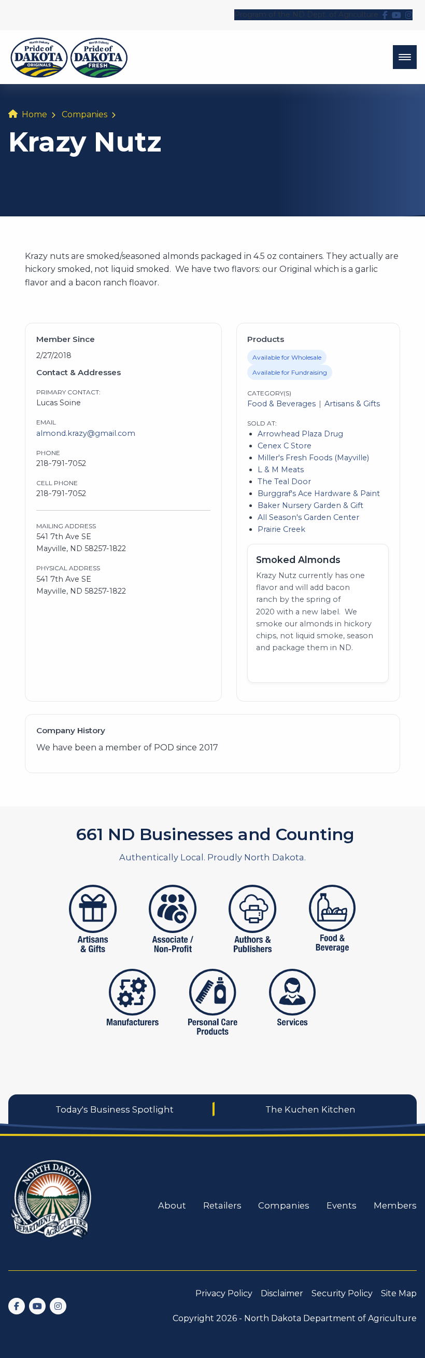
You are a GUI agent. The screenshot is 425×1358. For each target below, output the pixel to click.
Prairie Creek (281, 529)
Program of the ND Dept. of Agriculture (306, 14)
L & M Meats (281, 469)
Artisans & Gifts (351, 403)
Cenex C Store (284, 445)
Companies (84, 114)
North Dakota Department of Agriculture (330, 1318)
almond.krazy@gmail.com (85, 433)
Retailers (222, 1205)
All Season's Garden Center (308, 517)
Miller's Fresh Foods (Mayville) (313, 457)
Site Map (399, 1293)
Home (34, 114)
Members (395, 1205)
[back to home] (69, 57)
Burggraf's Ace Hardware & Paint (319, 493)
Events (342, 1205)
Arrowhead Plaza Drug (300, 433)
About (172, 1205)
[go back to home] (51, 1205)
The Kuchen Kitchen (310, 1109)
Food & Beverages (281, 403)
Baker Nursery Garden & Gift (310, 505)
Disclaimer (282, 1293)
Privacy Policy (223, 1293)
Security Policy (342, 1293)
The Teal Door (284, 481)
